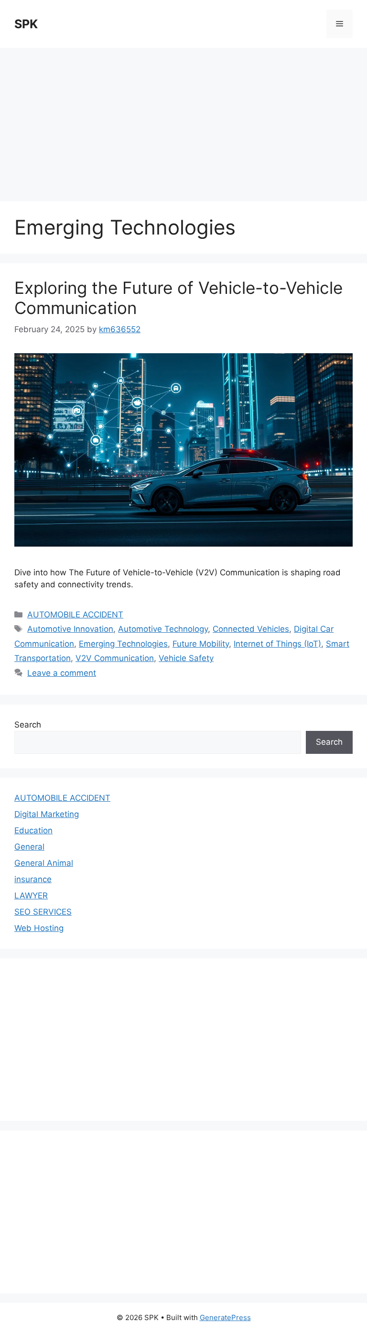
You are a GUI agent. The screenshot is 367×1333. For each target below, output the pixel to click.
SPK (26, 24)
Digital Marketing (46, 814)
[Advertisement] (183, 120)
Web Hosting (39, 928)
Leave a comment (61, 673)
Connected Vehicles (251, 629)
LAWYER (31, 895)
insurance (33, 879)
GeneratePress (225, 1317)
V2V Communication (115, 658)
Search (27, 724)
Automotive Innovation (70, 629)
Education (33, 830)
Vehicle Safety (186, 658)
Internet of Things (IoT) (277, 644)
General (29, 846)
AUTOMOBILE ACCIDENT (75, 614)
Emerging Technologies (123, 644)
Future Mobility (201, 644)
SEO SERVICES (43, 912)
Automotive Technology (163, 629)
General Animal (43, 863)
